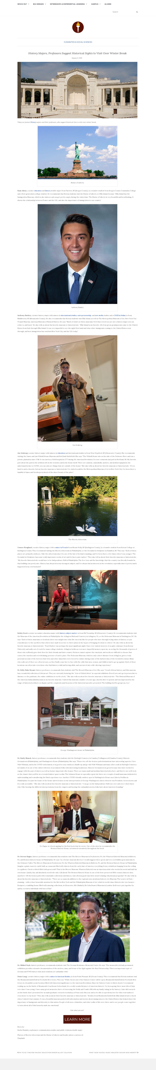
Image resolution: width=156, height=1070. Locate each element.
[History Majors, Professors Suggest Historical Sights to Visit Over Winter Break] (77, 90)
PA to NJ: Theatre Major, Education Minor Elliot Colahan (45, 1052)
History (33, 122)
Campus (94, 4)
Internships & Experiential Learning (67, 4)
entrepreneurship (84, 315)
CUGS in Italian (120, 315)
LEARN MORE (77, 1019)
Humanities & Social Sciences (78, 42)
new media (99, 315)
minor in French (61, 547)
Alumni (108, 4)
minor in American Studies (60, 977)
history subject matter (68, 633)
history (48, 191)
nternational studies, (69, 315)
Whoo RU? (22, 4)
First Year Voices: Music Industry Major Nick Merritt (113, 1052)
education (37, 191)
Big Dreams (38, 4)
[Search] (137, 12)
